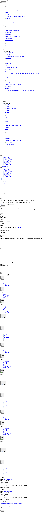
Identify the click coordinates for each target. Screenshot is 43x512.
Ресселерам (5, 322)
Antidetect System (6, 283)
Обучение (4, 297)
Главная (4, 189)
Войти (1, 166)
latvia (4, 192)
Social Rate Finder (6, 312)
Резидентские (4, 204)
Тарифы (2, 325)
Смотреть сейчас (3, 274)
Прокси (4, 294)
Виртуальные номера (7, 191)
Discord (5, 338)
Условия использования (5, 503)
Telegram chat (6, 337)
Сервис (1, 215)
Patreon (5, 339)
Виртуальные (11, 204)
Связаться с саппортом (4, 243)
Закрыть (2, 235)
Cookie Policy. (26, 508)
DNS (4, 309)
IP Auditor (4, 284)
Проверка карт (5, 310)
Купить (8, 221)
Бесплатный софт (6, 285)
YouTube (5, 334)
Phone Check (5, 307)
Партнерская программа (7, 321)
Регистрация (5, 166)
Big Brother (5, 308)
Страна (1, 213)
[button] (23, 5)
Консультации (5, 296)
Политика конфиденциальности (16, 503)
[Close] (3, 2)
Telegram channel (7, 335)
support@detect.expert (8, 479)
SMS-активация (6, 190)
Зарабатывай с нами (6, 323)
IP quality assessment (6, 306)
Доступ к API (6, 341)
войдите (19, 227)
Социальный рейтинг (7, 311)
